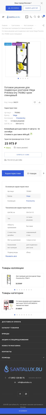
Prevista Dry (20, 118)
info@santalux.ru (25, 382)
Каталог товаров (10, 328)
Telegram (20, 393)
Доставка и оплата (11, 322)
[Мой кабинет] (39, 17)
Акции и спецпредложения (15, 339)
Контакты (6, 351)
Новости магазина (11, 345)
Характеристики (13, 173)
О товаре (31, 173)
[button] (18, 78)
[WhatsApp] (26, 17)
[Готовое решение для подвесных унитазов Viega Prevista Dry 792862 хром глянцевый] (23, 59)
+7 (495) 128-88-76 (16, 378)
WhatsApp (26, 393)
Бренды (5, 333)
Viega (15, 115)
